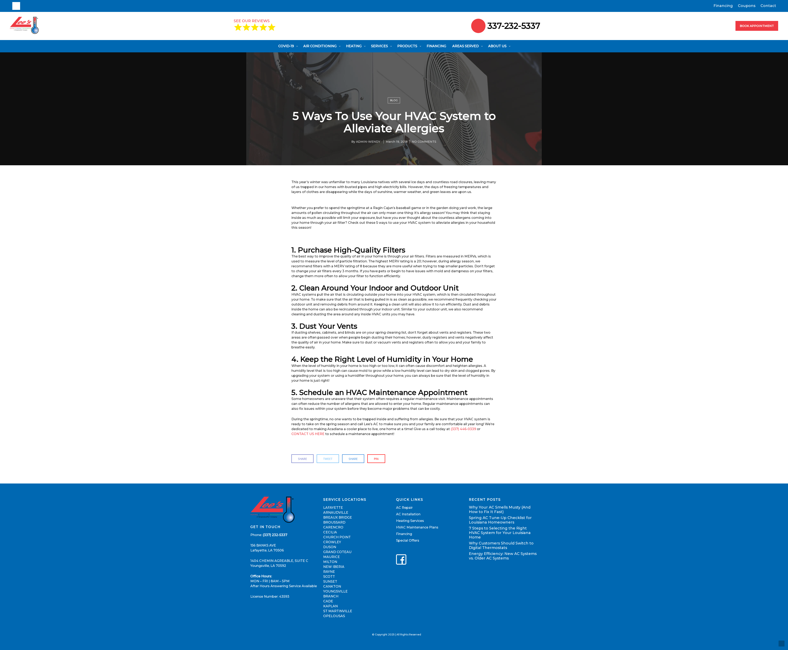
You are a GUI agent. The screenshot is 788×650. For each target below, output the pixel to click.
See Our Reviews (252, 21)
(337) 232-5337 (275, 535)
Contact (768, 6)
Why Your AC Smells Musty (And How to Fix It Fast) (499, 509)
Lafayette (333, 508)
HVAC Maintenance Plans (417, 527)
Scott (329, 577)
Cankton (332, 586)
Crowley (332, 542)
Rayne (329, 572)
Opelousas (334, 616)
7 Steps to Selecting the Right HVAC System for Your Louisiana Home (500, 532)
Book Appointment (757, 26)
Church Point (337, 537)
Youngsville (335, 591)
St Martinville (337, 611)
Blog (394, 100)
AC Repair (404, 508)
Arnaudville (335, 512)
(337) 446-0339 (463, 429)
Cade (328, 601)
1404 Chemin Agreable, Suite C (279, 561)
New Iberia (333, 567)
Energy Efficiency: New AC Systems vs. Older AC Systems (503, 556)
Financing (723, 6)
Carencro (333, 527)
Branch (330, 596)
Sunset (330, 581)
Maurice (331, 557)
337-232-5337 (514, 26)
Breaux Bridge (337, 517)
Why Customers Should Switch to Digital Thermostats (501, 545)
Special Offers (407, 540)
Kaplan (330, 606)
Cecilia (330, 532)
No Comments (424, 142)
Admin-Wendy (368, 142)
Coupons (746, 6)
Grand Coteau (337, 552)
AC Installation (408, 514)
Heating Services (410, 521)
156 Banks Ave (263, 545)
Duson (329, 547)
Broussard (334, 522)
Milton (330, 562)
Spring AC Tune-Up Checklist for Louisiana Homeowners (500, 520)
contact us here (307, 434)
